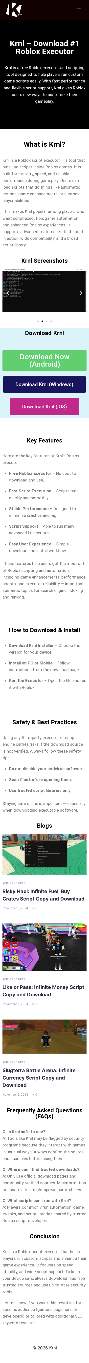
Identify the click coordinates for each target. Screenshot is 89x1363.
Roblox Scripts (13, 883)
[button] (8, 293)
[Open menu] (78, 10)
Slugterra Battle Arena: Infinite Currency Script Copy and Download (39, 1077)
